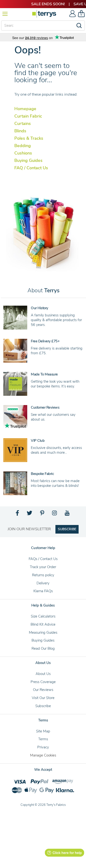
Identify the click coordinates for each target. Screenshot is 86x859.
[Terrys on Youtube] (67, 514)
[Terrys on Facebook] (17, 514)
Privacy (43, 747)
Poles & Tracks (28, 138)
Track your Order (43, 567)
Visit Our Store (43, 697)
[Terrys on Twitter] (30, 514)
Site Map (43, 731)
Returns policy (43, 575)
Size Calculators (43, 616)
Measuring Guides (43, 632)
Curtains (22, 123)
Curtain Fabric (28, 116)
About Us (43, 673)
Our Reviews (43, 689)
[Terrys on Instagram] (55, 514)
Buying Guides (28, 160)
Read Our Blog (43, 648)
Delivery (43, 583)
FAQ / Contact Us (31, 168)
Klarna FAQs (43, 591)
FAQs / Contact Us (43, 558)
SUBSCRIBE (67, 529)
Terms (43, 739)
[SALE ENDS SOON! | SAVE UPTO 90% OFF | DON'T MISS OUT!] (43, 4)
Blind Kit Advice (43, 624)
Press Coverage (43, 681)
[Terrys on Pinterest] (42, 514)
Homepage (25, 109)
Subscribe (43, 706)
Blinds (20, 131)
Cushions (23, 153)
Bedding (22, 146)
